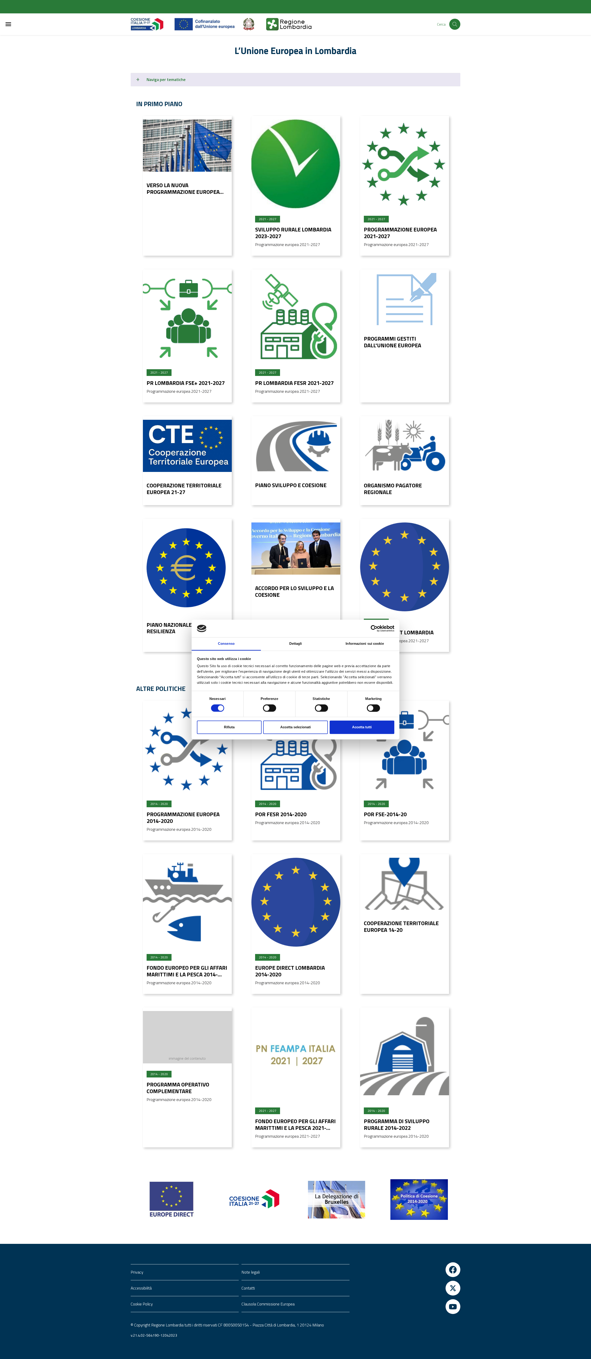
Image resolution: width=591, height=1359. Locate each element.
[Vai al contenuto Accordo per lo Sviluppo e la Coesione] (295, 548)
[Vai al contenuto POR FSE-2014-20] (404, 748)
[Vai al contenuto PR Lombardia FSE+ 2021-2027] (187, 317)
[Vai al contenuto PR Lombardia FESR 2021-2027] (295, 317)
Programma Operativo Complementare (178, 1087)
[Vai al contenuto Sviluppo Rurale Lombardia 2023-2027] (295, 164)
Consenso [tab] (226, 644)
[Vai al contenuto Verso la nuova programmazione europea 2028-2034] (187, 146)
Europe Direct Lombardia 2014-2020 (290, 970)
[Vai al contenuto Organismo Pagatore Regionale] (404, 446)
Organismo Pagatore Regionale (393, 488)
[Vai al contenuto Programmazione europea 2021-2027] (404, 164)
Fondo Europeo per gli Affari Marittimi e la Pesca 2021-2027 (295, 1128)
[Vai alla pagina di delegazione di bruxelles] (337, 1200)
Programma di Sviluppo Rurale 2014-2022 (396, 1124)
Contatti (248, 1288)
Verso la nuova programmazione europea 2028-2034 (183, 192)
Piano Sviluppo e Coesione (290, 485)
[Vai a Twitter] (406, 1288)
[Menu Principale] (8, 24)
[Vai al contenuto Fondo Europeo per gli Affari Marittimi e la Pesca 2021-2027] (295, 1055)
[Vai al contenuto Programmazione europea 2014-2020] (187, 748)
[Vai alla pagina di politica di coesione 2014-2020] (419, 1200)
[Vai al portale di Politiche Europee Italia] (254, 24)
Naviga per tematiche (166, 79)
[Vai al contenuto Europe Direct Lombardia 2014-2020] (295, 902)
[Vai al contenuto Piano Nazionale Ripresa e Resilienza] (187, 566)
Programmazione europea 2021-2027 (400, 232)
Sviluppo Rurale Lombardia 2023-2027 (293, 232)
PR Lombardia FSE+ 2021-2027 (186, 383)
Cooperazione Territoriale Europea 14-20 (401, 926)
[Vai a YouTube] (406, 1306)
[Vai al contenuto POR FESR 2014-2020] (295, 748)
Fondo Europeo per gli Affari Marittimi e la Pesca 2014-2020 (187, 974)
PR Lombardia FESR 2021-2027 (294, 383)
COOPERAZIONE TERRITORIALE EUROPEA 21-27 (184, 488)
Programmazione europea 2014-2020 (183, 817)
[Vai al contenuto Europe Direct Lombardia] (404, 566)
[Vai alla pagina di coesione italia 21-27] (254, 1200)
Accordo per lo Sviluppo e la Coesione (294, 591)
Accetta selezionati (295, 727)
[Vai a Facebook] (406, 1269)
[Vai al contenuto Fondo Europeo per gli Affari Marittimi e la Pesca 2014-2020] (187, 902)
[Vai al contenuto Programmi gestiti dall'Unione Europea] (404, 299)
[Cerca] (454, 24)
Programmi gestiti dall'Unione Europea (392, 341)
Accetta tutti (362, 727)
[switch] (269, 708)
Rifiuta (229, 727)
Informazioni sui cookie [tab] (365, 644)
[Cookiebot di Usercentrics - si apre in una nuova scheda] (374, 628)
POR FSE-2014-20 (385, 814)
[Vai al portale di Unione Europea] (208, 24)
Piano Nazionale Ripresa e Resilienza (182, 628)
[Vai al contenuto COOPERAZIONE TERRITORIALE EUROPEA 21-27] (187, 446)
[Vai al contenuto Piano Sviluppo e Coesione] (295, 446)
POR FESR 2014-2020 (280, 814)
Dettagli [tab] (295, 644)
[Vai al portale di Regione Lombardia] (153, 24)
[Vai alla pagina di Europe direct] (172, 1200)
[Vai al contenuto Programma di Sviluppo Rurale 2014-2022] (404, 1055)
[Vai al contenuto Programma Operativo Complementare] (187, 1037)
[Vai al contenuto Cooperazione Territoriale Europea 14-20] (404, 884)
